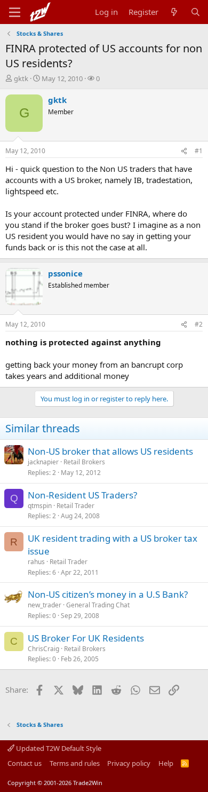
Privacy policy (128, 763)
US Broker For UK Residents (86, 638)
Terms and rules (75, 763)
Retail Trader (75, 505)
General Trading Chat (98, 604)
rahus (36, 561)
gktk (21, 78)
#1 (199, 150)
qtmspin (40, 505)
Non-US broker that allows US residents (110, 451)
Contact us (24, 763)
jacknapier (43, 461)
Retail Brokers (84, 461)
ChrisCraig (43, 648)
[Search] (195, 12)
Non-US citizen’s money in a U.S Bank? (108, 594)
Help (165, 763)
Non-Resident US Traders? (82, 495)
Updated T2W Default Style (57, 748)
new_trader (44, 604)
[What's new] (174, 12)
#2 (199, 324)
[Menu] (14, 12)
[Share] (184, 151)
